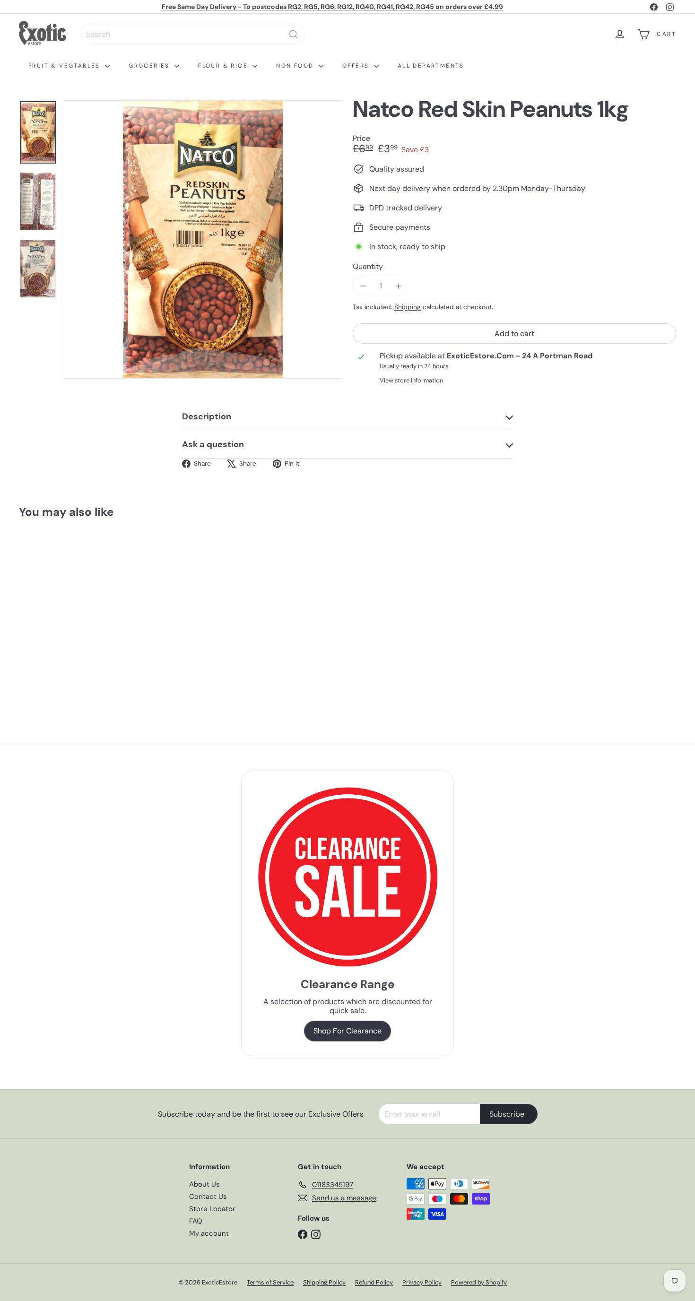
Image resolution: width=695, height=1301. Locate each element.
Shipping (407, 307)
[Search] (293, 34)
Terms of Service (270, 1282)
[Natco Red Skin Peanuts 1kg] (70, 609)
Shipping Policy (324, 1282)
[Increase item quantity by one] (398, 286)
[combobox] (192, 34)
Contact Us (208, 1196)
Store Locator (212, 1209)
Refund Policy (374, 1282)
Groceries (150, 65)
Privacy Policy (422, 1282)
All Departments (431, 65)
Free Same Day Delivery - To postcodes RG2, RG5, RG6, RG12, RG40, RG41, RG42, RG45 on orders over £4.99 (332, 6)
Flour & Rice (224, 65)
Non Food (296, 65)
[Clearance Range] (347, 876)
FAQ (195, 1221)
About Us (204, 1184)
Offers (357, 65)
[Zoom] (203, 239)
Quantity (368, 266)
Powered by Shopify (479, 1282)
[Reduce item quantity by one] (363, 286)
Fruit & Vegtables (65, 65)
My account (209, 1233)
